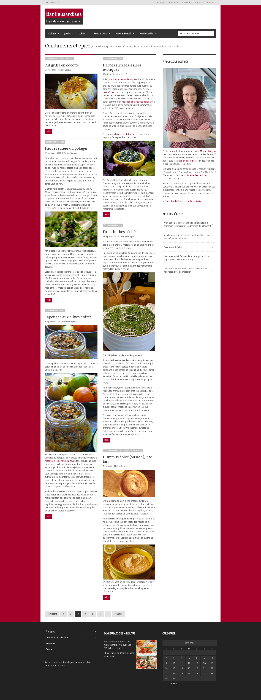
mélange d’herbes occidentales (137, 102)
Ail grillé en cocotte (62, 65)
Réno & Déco (98, 34)
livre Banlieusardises (197, 175)
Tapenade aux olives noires (68, 317)
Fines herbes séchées (121, 232)
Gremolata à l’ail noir (174, 247)
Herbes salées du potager (66, 148)
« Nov (174, 683)
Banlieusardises (189, 161)
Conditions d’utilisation (180, 2)
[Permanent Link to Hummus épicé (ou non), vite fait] (129, 483)
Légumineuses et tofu (133, 451)
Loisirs (80, 34)
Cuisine (50, 34)
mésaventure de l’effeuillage (58, 461)
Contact (210, 2)
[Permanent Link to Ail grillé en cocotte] (71, 91)
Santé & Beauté (121, 34)
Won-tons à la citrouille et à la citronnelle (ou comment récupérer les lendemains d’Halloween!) (187, 224)
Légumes (69, 59)
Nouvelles (199, 2)
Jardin (65, 34)
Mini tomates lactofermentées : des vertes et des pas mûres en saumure (187, 237)
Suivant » (118, 614)
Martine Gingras (64, 70)
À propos (161, 2)
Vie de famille (144, 34)
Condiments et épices (55, 59)
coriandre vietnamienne (120, 79)
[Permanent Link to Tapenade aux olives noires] (71, 342)
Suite (49, 131)
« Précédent (52, 614)
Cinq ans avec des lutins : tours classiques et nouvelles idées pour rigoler (185, 270)
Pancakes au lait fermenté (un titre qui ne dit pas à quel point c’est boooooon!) (187, 258)
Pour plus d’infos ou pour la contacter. (183, 201)
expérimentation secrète (128, 134)
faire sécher (108, 92)
